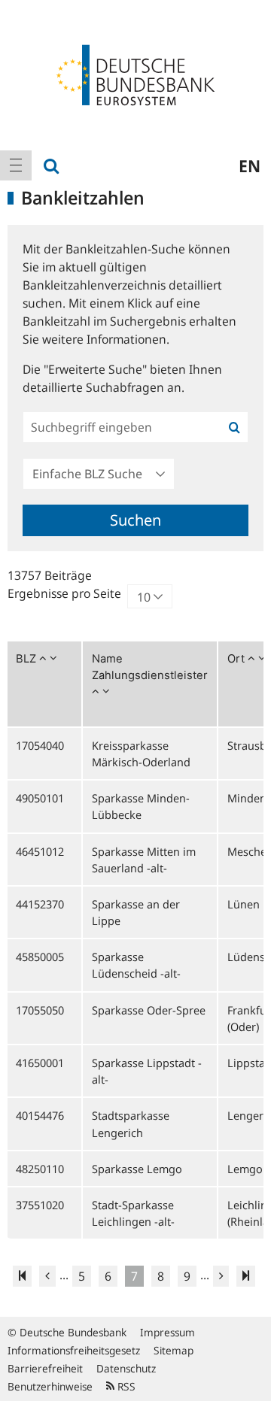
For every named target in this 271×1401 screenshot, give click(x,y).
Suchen (135, 520)
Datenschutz (126, 1368)
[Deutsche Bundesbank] (135, 73)
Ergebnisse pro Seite (64, 593)
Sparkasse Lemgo (137, 1168)
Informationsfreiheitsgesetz (74, 1350)
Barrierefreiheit (45, 1368)
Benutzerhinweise (50, 1386)
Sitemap (173, 1350)
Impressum (167, 1332)
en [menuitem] (249, 165)
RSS (125, 1386)
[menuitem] (16, 165)
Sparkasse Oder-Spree (149, 1009)
